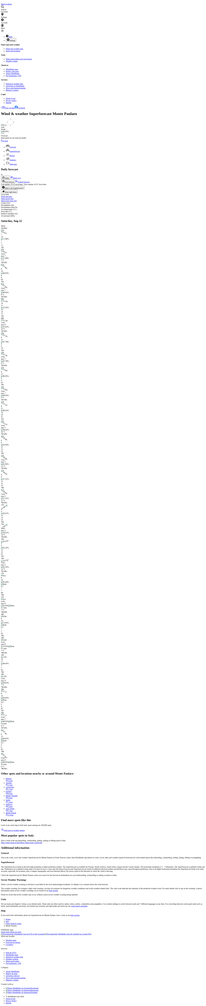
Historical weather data (14, 84)
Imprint (8, 103)
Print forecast (9, 182)
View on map (10, 108)
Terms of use (10, 98)
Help (10, 37)
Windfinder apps (12, 69)
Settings (12, 40)
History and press (12, 71)
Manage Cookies (12, 90)
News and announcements (16, 88)
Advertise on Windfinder (15, 86)
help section (53, 891)
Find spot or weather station (14, 830)
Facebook (21, 108)
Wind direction (6, 197)
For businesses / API (13, 76)
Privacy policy (11, 100)
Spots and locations (13, 51)
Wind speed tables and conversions (19, 59)
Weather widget (12, 61)
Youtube (34, 992)
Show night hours (11, 192)
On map (5, 141)
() (7, 199)
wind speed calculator (79, 906)
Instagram (35, 990)
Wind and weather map (14, 49)
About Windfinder (12, 74)
